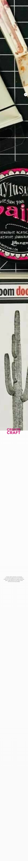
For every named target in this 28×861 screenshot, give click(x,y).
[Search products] (26, 94)
